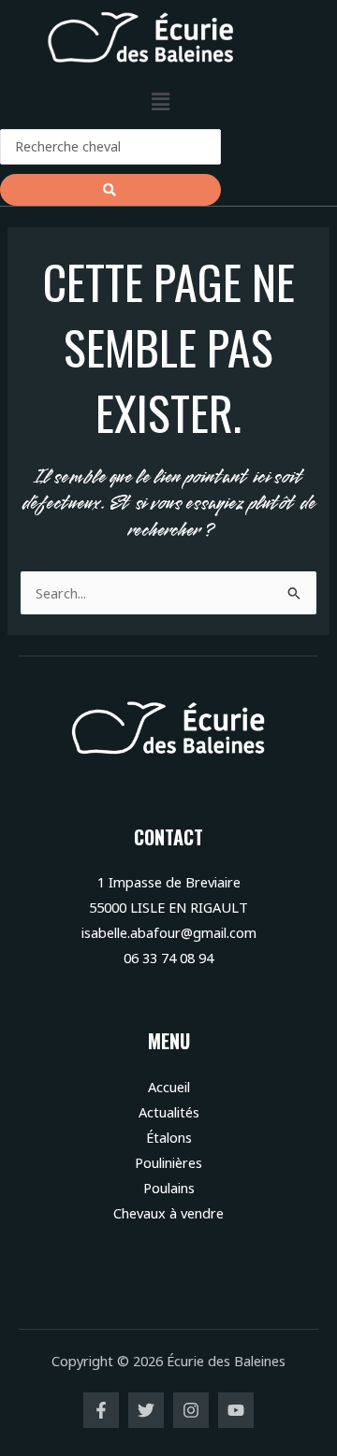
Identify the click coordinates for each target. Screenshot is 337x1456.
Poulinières (168, 1162)
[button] (160, 102)
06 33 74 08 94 (168, 957)
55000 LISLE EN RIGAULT (168, 907)
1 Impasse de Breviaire (169, 881)
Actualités (169, 1112)
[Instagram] (191, 1410)
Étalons (169, 1137)
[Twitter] (146, 1410)
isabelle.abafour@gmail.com (168, 932)
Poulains (169, 1187)
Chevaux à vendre (168, 1213)
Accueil (169, 1086)
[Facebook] (101, 1410)
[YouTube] (236, 1410)
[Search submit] (110, 190)
